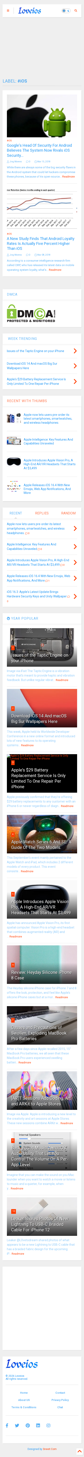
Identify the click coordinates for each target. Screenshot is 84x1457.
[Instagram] (48, 1425)
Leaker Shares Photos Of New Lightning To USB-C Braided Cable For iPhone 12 (39, 1224)
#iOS (9, 140)
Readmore (68, 176)
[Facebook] (7, 1425)
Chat (60, 1407)
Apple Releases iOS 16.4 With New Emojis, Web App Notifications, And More (47, 489)
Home (24, 1392)
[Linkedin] (38, 1425)
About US (24, 1400)
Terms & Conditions (23, 1407)
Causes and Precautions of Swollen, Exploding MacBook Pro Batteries (39, 1033)
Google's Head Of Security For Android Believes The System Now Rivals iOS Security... (39, 150)
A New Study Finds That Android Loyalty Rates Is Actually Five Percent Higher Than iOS (41, 243)
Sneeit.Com (50, 1449)
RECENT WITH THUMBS (27, 401)
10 (13, 1211)
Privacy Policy (60, 1400)
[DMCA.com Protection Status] (31, 321)
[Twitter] (17, 1425)
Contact (60, 1392)
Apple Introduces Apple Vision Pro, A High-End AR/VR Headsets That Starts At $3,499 (50, 464)
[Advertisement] (42, 45)
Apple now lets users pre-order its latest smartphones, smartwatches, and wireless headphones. (48, 418)
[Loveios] (29, 12)
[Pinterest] (28, 1425)
